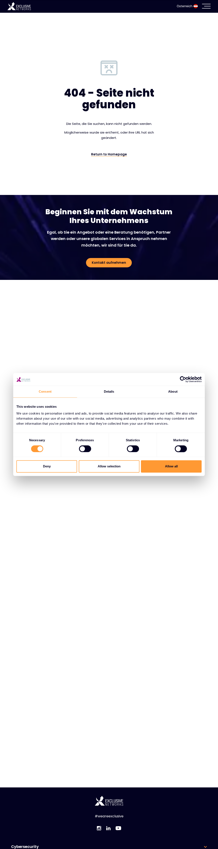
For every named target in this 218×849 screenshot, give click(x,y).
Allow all (171, 466)
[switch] (85, 448)
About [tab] (173, 391)
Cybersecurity (25, 847)
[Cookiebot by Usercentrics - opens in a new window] (183, 379)
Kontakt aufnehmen (109, 262)
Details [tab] (109, 391)
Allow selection (109, 466)
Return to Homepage (109, 154)
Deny (47, 466)
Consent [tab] (45, 391)
